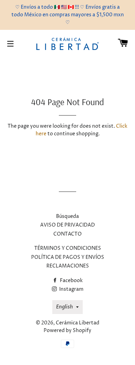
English (64, 307)
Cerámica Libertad (77, 323)
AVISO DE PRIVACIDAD (67, 225)
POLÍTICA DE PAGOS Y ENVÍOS (67, 257)
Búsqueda (67, 216)
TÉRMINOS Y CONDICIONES (67, 248)
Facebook (71, 280)
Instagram (70, 289)
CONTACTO (67, 234)
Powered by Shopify (67, 330)
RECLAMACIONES (67, 266)
